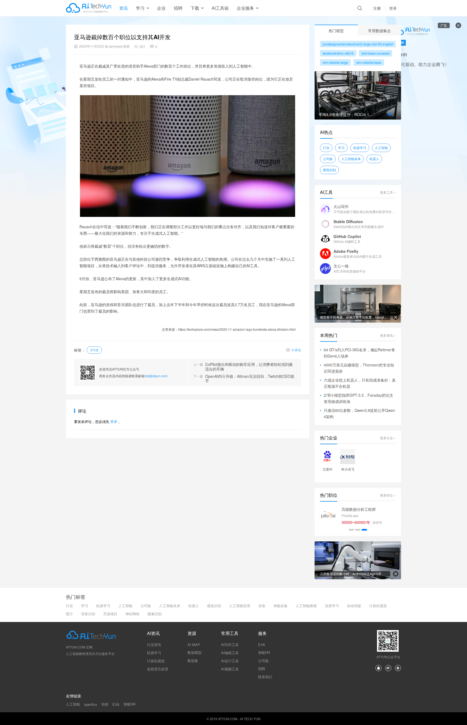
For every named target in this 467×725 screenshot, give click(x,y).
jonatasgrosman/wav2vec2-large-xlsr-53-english (358, 44)
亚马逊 (94, 350)
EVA (261, 644)
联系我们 (265, 676)
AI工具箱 (220, 8)
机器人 (374, 158)
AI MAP (194, 644)
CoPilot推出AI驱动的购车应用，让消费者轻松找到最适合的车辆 (249, 366)
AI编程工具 (230, 652)
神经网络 (132, 613)
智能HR (264, 652)
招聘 (178, 8)
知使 (104, 704)
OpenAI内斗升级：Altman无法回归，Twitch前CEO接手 (249, 378)
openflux (90, 704)
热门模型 (336, 30)
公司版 (263, 660)
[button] (389, 114)
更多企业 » (388, 437)
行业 (326, 147)
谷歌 (261, 605)
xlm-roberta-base (368, 62)
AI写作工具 (230, 644)
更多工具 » (388, 192)
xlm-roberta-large (335, 62)
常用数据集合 (379, 30)
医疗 (69, 613)
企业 (161, 8)
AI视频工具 (230, 668)
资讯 (123, 8)
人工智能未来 (351, 158)
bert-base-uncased (375, 53)
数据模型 (195, 652)
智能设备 (280, 605)
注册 (377, 8)
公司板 (328, 158)
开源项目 (110, 613)
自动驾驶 (354, 605)
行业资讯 (154, 644)
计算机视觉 (378, 605)
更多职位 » (388, 495)
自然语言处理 (157, 668)
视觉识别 (329, 169)
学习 (341, 147)
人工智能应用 (239, 605)
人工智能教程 (306, 605)
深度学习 (332, 605)
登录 (393, 8)
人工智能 (381, 147)
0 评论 (296, 349)
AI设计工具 (230, 660)
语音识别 (88, 613)
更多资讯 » (388, 335)
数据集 (193, 660)
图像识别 (155, 613)
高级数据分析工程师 (359, 509)
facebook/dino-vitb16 (338, 53)
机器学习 (359, 147)
